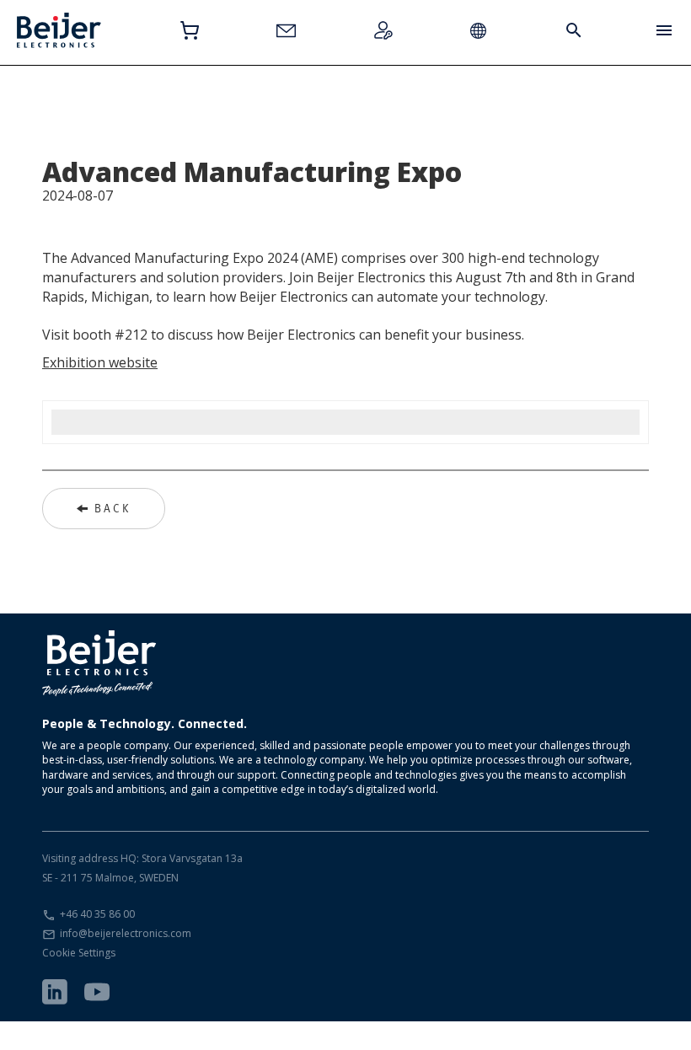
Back (112, 508)
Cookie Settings (78, 953)
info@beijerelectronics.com (125, 933)
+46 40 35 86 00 (97, 914)
